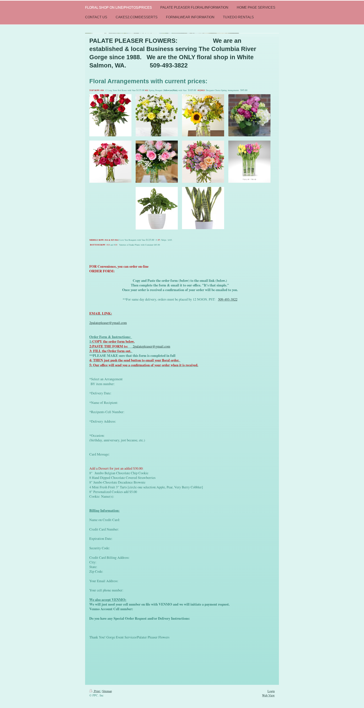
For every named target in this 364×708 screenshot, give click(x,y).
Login (271, 691)
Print (97, 691)
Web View (268, 695)
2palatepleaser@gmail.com (108, 322)
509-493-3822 (227, 299)
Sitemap (107, 691)
